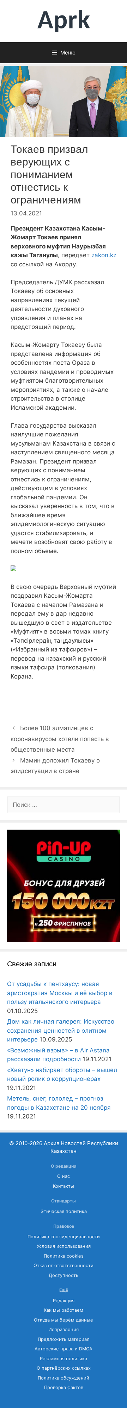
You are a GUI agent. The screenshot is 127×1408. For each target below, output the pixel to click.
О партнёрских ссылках (64, 1368)
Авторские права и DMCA (63, 1348)
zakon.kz (103, 255)
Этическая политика (64, 1211)
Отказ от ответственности (63, 1265)
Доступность (63, 1275)
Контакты (63, 1186)
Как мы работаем (63, 1310)
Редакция (63, 1300)
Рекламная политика (63, 1358)
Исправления (63, 1329)
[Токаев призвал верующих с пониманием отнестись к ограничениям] (13, 568)
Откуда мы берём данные (63, 1320)
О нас (63, 1176)
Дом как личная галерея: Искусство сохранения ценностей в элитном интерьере (60, 1030)
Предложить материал (64, 1339)
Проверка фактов (63, 1387)
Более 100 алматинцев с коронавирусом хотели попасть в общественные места (60, 739)
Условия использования (64, 1246)
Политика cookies (64, 1256)
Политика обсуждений (63, 1378)
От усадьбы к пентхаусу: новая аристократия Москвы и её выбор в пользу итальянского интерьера (60, 992)
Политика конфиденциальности (64, 1236)
